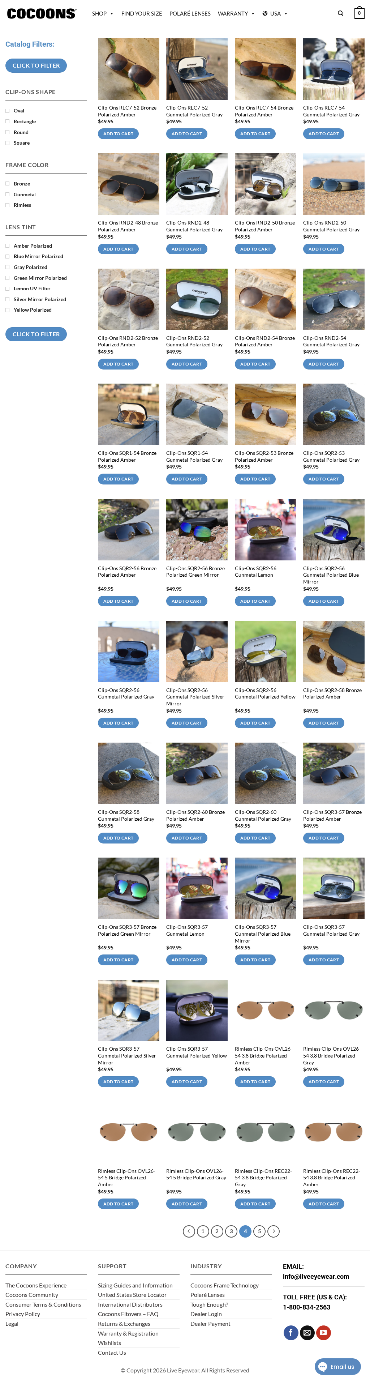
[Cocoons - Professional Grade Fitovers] (41, 13)
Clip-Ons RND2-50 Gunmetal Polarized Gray (331, 225)
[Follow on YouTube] (323, 1332)
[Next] (273, 1231)
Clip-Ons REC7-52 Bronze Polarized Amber (127, 111)
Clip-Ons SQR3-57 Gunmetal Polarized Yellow (196, 1052)
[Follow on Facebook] (291, 1332)
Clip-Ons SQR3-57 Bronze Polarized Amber (332, 815)
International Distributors (130, 1304)
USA (275, 13)
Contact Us (112, 1352)
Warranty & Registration (128, 1333)
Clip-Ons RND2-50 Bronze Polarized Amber (265, 225)
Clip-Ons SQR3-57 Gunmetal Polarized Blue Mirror (263, 933)
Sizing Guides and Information (135, 1285)
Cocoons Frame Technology (224, 1285)
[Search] (340, 13)
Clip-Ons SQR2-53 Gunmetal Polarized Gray (331, 456)
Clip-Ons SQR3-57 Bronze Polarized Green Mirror (127, 930)
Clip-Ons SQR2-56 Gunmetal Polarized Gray (126, 693)
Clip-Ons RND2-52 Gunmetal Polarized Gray (194, 341)
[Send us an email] (307, 1332)
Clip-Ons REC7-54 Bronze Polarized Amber (264, 111)
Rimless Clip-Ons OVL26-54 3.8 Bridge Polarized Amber (263, 1055)
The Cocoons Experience (35, 1285)
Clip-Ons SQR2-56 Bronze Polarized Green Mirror (195, 571)
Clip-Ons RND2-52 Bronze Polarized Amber (128, 341)
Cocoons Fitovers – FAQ (128, 1313)
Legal (11, 1323)
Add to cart (118, 133)
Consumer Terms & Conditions (43, 1304)
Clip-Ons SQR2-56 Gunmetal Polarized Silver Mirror (195, 696)
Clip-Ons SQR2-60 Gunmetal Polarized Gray (263, 815)
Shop (99, 13)
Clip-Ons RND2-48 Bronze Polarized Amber (128, 225)
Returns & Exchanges (124, 1323)
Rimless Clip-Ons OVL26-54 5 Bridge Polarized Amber (126, 1177)
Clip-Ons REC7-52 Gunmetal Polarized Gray (194, 111)
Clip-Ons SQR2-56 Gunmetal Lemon (255, 571)
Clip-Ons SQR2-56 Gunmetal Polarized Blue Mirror (331, 575)
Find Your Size (141, 13)
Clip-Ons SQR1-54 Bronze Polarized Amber (127, 456)
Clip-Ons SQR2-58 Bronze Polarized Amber (332, 693)
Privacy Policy (22, 1313)
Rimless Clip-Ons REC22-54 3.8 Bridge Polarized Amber (331, 1177)
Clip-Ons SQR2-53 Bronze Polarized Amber (264, 456)
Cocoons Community (31, 1294)
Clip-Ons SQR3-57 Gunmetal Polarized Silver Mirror (127, 1055)
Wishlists (109, 1342)
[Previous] (189, 1231)
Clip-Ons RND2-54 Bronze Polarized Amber (265, 341)
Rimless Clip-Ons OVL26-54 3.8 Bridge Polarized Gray (332, 1055)
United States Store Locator (132, 1294)
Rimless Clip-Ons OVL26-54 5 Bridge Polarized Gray (196, 1174)
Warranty (233, 13)
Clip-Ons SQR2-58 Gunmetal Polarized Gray (126, 815)
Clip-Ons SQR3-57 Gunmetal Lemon (187, 930)
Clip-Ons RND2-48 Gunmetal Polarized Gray (194, 225)
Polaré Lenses (190, 13)
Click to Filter (36, 65)
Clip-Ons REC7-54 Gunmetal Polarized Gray (331, 111)
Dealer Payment (210, 1323)
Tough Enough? (209, 1304)
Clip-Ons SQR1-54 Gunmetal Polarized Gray (194, 456)
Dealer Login (206, 1313)
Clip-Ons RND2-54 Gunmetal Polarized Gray (331, 341)
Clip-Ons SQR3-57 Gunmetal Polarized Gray (331, 930)
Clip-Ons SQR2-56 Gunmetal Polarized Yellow (265, 693)
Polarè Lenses (207, 1294)
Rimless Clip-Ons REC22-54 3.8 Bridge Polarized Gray (263, 1177)
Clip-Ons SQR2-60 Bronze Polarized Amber (195, 815)
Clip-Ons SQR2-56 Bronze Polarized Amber (127, 571)
